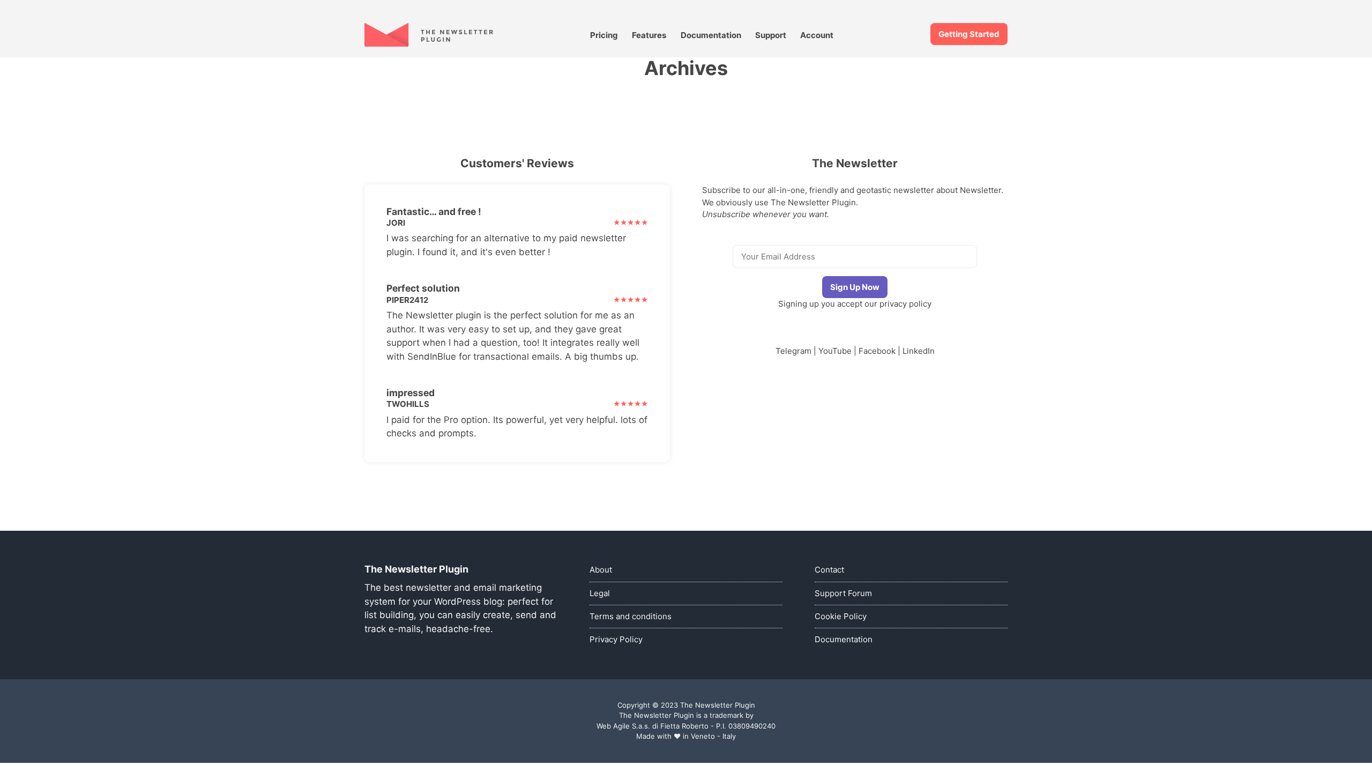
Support (770, 35)
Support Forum (843, 593)
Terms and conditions (631, 616)
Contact (829, 570)
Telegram (793, 351)
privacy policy (905, 304)
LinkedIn (919, 351)
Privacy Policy (616, 639)
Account (816, 35)
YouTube (835, 351)
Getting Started (969, 34)
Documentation (711, 35)
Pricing (604, 35)
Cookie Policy (841, 616)
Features (649, 35)
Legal (600, 593)
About (601, 570)
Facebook (877, 351)
